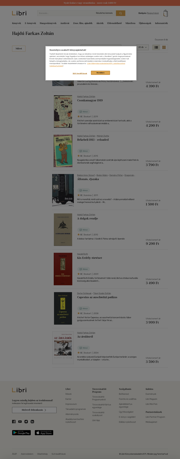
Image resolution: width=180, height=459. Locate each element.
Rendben (100, 73)
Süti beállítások (80, 73)
